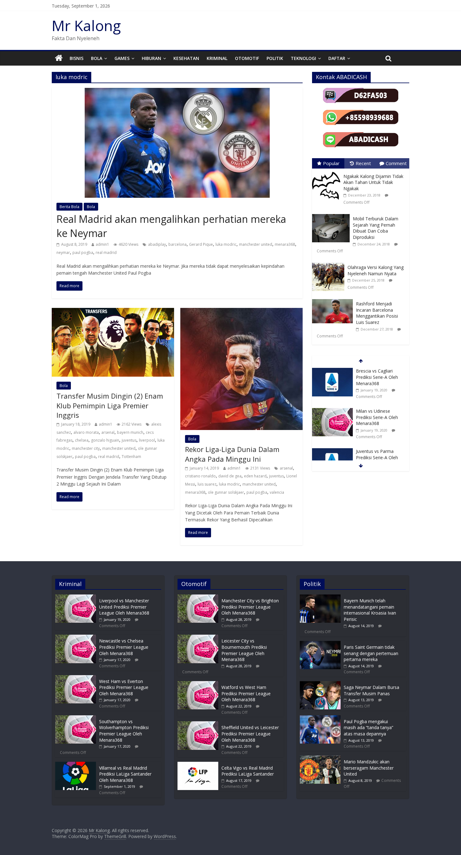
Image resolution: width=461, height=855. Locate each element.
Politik (275, 58)
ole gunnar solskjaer (226, 492)
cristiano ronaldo (200, 476)
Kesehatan (186, 58)
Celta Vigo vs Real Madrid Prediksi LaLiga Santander (247, 771)
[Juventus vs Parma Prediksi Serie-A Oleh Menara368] (332, 451)
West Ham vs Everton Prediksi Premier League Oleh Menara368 (123, 687)
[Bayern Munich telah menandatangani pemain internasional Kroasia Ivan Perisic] (320, 597)
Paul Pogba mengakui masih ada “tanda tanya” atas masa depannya (368, 727)
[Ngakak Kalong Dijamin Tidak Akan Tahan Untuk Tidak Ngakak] (327, 172)
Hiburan (151, 58)
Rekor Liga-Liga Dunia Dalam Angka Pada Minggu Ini (232, 454)
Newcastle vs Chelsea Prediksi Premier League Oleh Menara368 (123, 647)
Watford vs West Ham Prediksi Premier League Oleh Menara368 (246, 693)
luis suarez (207, 484)
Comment (396, 163)
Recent (363, 163)
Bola (96, 58)
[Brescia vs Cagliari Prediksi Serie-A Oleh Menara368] (332, 371)
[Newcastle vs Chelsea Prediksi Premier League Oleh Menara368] (75, 638)
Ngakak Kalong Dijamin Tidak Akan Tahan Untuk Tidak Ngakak (373, 182)
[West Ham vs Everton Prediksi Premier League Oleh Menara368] (75, 678)
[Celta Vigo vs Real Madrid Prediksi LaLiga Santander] (198, 765)
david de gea (229, 476)
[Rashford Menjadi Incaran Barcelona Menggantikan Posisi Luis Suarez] (334, 299)
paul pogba (82, 252)
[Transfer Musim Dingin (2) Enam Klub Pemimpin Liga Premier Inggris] (113, 311)
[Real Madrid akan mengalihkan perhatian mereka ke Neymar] (177, 91)
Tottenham (131, 456)
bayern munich (130, 432)
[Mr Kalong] (59, 58)
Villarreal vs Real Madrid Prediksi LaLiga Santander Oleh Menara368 (125, 774)
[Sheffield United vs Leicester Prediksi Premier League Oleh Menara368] (198, 724)
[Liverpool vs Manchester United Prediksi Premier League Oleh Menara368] (75, 597)
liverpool (147, 440)
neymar (63, 252)
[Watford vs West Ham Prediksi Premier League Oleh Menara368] (198, 684)
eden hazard (255, 476)
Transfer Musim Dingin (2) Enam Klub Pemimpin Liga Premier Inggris (109, 405)
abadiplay (157, 244)
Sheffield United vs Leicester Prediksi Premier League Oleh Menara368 (250, 733)
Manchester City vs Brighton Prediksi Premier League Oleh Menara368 (250, 607)
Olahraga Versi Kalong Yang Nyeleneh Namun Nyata (375, 270)
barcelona (177, 244)
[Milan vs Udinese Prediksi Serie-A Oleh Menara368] (332, 411)
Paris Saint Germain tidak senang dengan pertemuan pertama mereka (371, 653)
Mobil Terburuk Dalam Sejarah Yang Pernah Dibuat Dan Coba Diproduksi (375, 228)
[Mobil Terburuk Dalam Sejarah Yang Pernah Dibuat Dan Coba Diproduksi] (332, 214)
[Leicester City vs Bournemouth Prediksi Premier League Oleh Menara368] (198, 638)
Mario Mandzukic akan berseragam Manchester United (369, 768)
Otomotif (247, 58)
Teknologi (303, 58)
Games (122, 58)
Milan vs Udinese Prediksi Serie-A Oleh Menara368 (377, 417)
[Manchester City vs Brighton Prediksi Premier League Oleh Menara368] (198, 597)
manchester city (86, 448)
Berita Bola (69, 206)
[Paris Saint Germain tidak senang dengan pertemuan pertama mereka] (320, 644)
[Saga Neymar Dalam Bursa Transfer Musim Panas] (320, 684)
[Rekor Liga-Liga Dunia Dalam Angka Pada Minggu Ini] (241, 311)
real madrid (106, 252)
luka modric (225, 244)
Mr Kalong (86, 25)
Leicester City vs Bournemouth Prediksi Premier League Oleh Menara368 (244, 650)
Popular (331, 163)
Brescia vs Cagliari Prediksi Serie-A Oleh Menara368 (377, 377)
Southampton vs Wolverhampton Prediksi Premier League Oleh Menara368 (124, 730)
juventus (129, 440)
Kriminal (217, 58)
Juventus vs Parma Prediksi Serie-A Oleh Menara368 (377, 457)
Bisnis (76, 58)
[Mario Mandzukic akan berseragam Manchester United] (320, 758)
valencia (277, 492)
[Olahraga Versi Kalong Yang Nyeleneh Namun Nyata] (329, 263)
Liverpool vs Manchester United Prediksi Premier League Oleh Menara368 (124, 607)
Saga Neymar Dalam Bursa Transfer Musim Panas (371, 690)
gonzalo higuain (105, 440)
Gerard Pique (201, 244)
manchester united (255, 244)
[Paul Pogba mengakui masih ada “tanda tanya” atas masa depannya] (320, 718)
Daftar (336, 58)
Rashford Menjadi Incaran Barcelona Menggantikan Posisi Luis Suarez (377, 313)
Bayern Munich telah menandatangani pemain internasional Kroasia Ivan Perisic (370, 610)
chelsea (81, 440)
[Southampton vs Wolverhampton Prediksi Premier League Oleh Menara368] (75, 718)
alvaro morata (86, 432)
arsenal (107, 432)
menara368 (285, 244)
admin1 (102, 244)
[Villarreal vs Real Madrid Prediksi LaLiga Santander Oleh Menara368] (75, 765)
